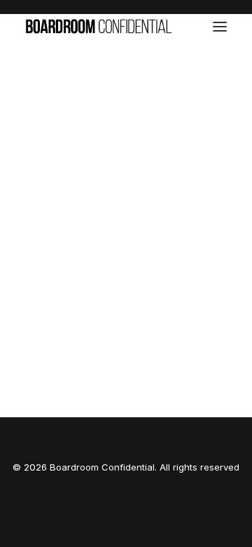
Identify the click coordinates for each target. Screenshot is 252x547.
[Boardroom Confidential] (98, 26)
